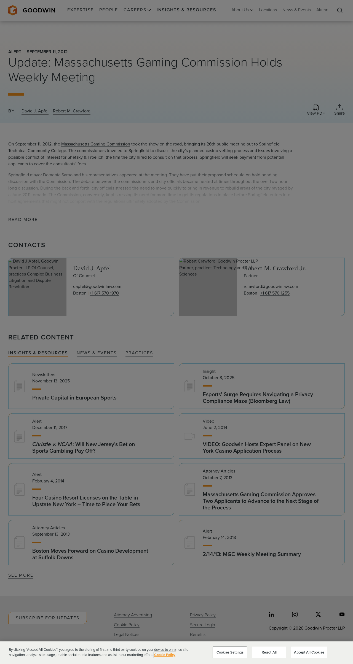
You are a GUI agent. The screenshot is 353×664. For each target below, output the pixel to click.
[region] (176, 652)
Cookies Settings (230, 652)
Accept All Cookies (309, 652)
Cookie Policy (164, 654)
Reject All (269, 652)
